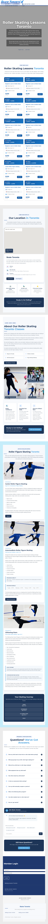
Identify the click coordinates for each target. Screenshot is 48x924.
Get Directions (10, 278)
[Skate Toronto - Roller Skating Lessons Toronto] (12, 1)
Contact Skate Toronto (24, 847)
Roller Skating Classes (29, 4)
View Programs (18, 278)
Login (6, 878)
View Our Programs (35, 429)
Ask (40, 833)
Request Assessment (11, 599)
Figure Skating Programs (11, 5)
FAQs (23, 5)
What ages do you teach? (21, 827)
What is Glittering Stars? (31, 827)
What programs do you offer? (10, 827)
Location (16, 4)
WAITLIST (19, 94)
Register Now (20, 49)
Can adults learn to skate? (10, 830)
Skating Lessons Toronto (10, 912)
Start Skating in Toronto (10, 362)
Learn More (27, 49)
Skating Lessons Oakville (23, 912)
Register (7, 4)
